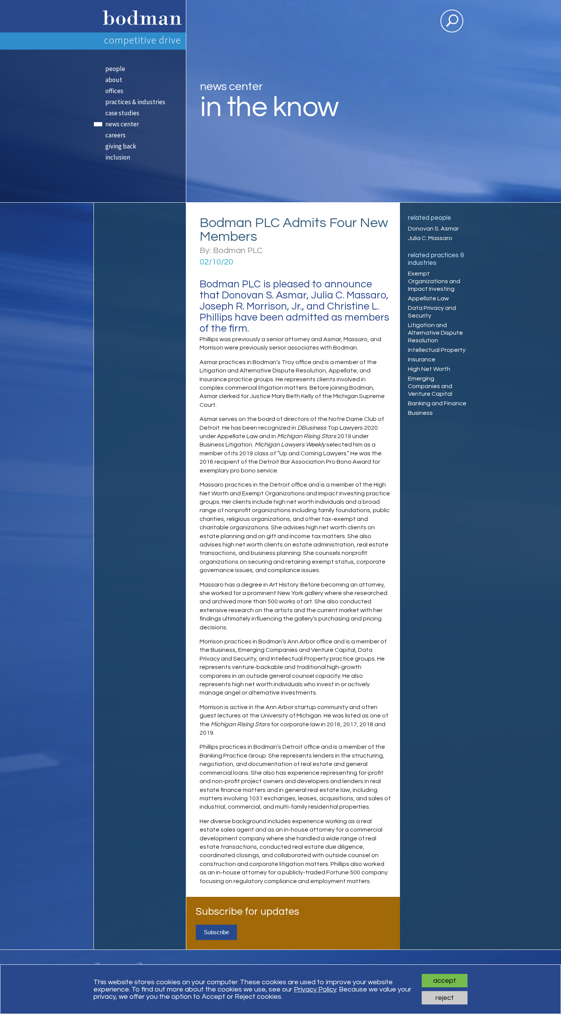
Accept (444, 980)
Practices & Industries (135, 102)
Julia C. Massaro (430, 238)
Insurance (421, 359)
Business (420, 413)
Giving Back (120, 146)
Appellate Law (428, 298)
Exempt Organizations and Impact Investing (434, 281)
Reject (444, 997)
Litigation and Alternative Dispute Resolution (435, 332)
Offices (114, 91)
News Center (122, 124)
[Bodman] (139, 16)
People (115, 68)
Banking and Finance (437, 403)
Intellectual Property (437, 350)
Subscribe (216, 932)
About (113, 80)
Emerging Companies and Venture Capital (430, 386)
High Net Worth (429, 369)
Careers (115, 135)
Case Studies (122, 113)
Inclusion (117, 157)
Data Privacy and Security (432, 312)
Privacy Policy (315, 989)
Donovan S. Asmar (433, 229)
